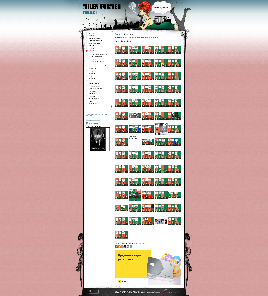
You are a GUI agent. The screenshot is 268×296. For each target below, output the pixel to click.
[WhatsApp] (131, 246)
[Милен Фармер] (101, 14)
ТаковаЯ (91, 35)
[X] (125, 246)
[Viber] (128, 246)
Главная (117, 34)
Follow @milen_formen (93, 120)
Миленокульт (93, 93)
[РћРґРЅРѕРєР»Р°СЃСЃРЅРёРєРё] (119, 246)
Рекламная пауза (94, 43)
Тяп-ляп (91, 45)
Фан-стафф (93, 91)
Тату (90, 81)
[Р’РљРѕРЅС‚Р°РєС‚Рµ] (116, 246)
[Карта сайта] (180, 2)
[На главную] (176, 2)
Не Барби (92, 78)
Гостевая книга (94, 98)
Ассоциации (93, 71)
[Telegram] (122, 246)
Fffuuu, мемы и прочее (97, 61)
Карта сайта (150, 292)
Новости (123, 292)
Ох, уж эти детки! (94, 86)
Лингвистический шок (96, 40)
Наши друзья (93, 103)
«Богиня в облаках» (96, 56)
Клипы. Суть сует (94, 38)
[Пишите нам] (183, 2)
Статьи (91, 101)
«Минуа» (93, 59)
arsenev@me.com (139, 243)
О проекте (129, 292)
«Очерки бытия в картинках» (99, 54)
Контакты (143, 292)
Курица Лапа (93, 68)
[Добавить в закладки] (167, 293)
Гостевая (136, 292)
